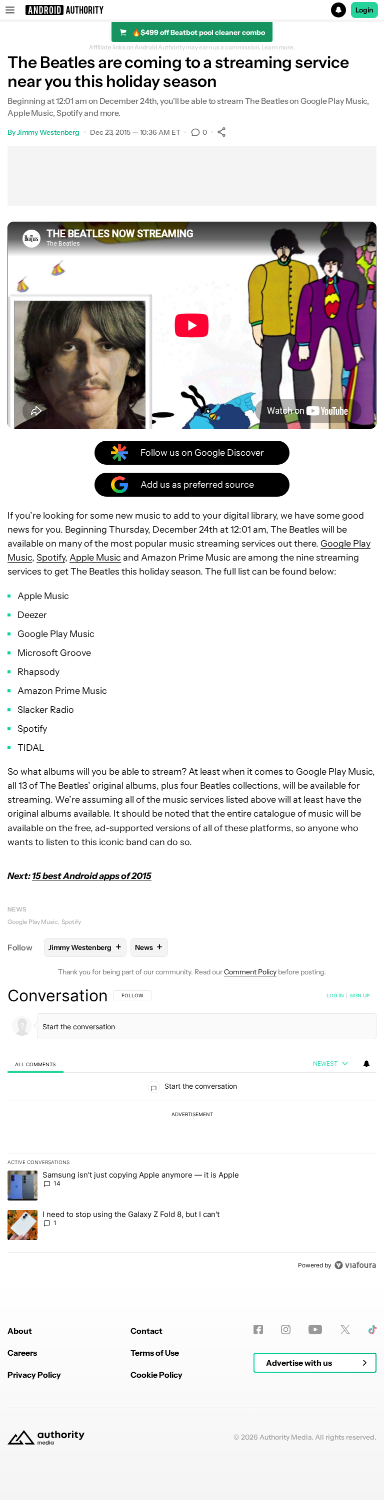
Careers (22, 1353)
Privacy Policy (34, 1375)
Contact (146, 1331)
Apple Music (95, 557)
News (17, 909)
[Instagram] (285, 1329)
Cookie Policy (156, 1375)
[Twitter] (345, 1329)
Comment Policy (250, 971)
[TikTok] (372, 1329)
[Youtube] (315, 1329)
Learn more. (278, 47)
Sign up (360, 995)
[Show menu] (10, 10)
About (20, 1331)
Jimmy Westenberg (48, 132)
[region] (192, 1130)
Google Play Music (33, 921)
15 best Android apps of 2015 (92, 876)
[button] (192, 10)
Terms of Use (154, 1353)
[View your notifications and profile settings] (366, 1064)
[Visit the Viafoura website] (355, 1265)
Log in (335, 995)
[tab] (36, 1064)
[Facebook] (258, 1329)
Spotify (50, 557)
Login (365, 9)
